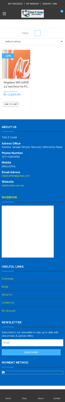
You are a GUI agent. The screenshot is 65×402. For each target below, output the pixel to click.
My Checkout (15, 3)
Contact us (8, 302)
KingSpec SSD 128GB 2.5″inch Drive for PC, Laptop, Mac (16, 85)
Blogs (5, 286)
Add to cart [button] (11, 104)
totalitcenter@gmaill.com (16, 175)
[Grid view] (38, 33)
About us (7, 294)
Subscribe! (31, 352)
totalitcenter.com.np (13, 185)
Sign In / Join (50, 3)
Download (7, 278)
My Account (8, 310)
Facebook (9, 197)
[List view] (45, 33)
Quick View (23, 104)
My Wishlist (32, 3)
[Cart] (60, 13)
